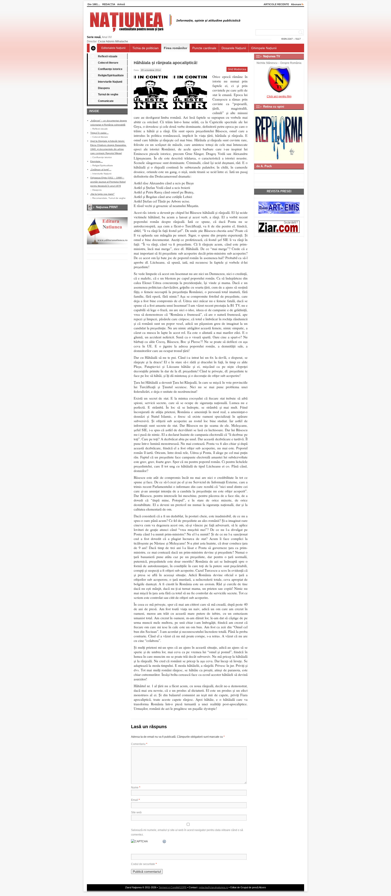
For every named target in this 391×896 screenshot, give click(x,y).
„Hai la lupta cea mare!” (102, 194)
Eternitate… (96, 161)
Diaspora (104, 88)
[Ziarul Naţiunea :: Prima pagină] (164, 33)
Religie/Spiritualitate (111, 75)
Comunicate (106, 101)
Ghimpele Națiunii (264, 48)
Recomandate (99, 198)
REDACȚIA (108, 4)
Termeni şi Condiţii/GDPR (172, 887)
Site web (136, 812)
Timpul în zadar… (99, 133)
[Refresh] (164, 841)
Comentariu (139, 744)
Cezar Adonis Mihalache (113, 41)
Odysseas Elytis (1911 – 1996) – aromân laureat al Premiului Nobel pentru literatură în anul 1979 (108, 181)
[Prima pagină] (93, 48)
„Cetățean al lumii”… (100, 169)
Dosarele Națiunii (234, 48)
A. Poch (266, 166)
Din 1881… (94, 4)
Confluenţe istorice (110, 69)
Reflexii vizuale (107, 56)
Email (135, 800)
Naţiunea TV (271, 56)
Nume (135, 787)
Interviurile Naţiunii (110, 81)
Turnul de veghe (108, 94)
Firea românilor (175, 48)
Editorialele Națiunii (113, 48)
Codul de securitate (143, 864)
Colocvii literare (108, 62)
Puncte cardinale (204, 48)
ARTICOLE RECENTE (276, 4)
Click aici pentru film (279, 96)
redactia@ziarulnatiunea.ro (213, 887)
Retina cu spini (273, 106)
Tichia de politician (145, 48)
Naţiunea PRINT (107, 207)
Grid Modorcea (237, 69)
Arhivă (121, 4)
